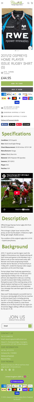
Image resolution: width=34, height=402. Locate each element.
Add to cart (17, 84)
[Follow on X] (6, 370)
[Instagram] (13, 370)
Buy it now (17, 90)
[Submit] (30, 326)
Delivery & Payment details (10, 120)
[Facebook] (2, 370)
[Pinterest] (10, 370)
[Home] (17, 3)
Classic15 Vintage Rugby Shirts (17, 397)
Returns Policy (5, 359)
